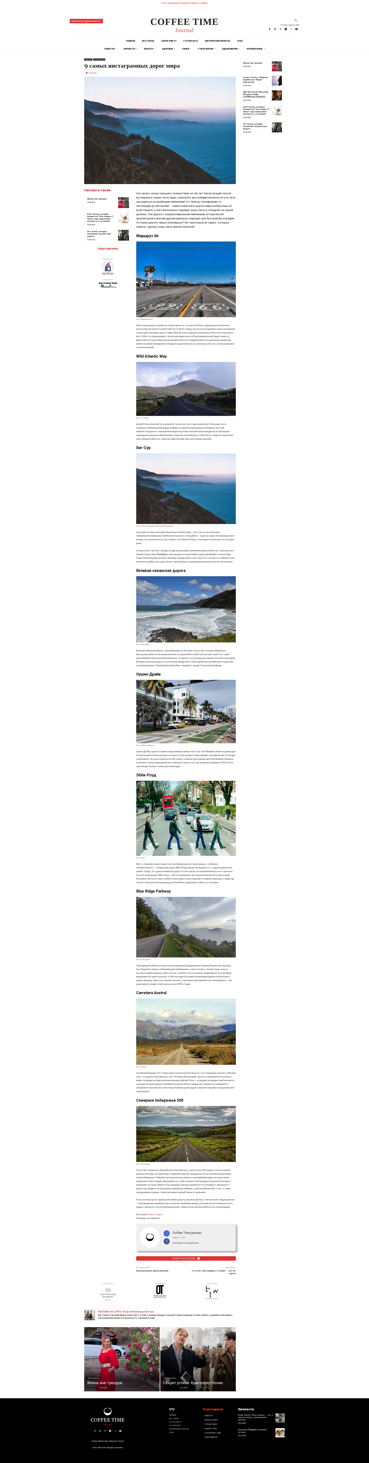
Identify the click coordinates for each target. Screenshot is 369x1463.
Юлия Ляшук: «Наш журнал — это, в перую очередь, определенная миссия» (255, 1417)
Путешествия (99, 59)
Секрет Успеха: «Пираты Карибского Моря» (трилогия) (255, 79)
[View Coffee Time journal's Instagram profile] (167, 1233)
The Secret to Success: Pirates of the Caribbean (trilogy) (256, 94)
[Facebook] (270, 29)
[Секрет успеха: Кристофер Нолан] (198, 1359)
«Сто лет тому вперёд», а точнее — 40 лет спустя (214, 1272)
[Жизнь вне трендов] (123, 202)
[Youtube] (297, 29)
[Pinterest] (280, 29)
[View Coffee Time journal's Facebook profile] (167, 1241)
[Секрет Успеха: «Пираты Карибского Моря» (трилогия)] (277, 81)
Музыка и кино (170, 1378)
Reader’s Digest (154, 1214)
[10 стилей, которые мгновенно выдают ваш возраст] (123, 235)
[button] (295, 20)
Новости (88, 59)
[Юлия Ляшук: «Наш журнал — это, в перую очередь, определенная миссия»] (280, 1418)
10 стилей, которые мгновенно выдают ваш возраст (99, 234)
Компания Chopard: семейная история (252, 1430)
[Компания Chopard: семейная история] (280, 1432)
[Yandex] (291, 29)
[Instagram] (275, 29)
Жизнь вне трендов (96, 198)
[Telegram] (286, 29)
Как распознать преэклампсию (152, 1270)
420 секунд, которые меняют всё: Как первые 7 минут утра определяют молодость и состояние (100, 218)
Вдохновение (93, 1378)
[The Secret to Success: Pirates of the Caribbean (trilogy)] (277, 95)
